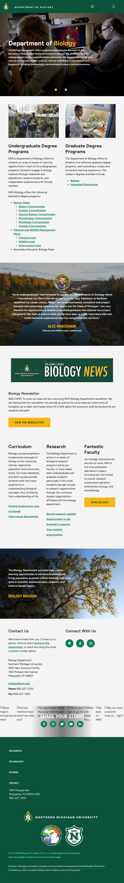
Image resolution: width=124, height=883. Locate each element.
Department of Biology (34, 7)
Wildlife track (27, 241)
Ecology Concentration (32, 210)
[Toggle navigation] (92, 6)
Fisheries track (27, 237)
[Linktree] (69, 643)
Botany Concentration (32, 206)
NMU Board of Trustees (27, 853)
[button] (113, 6)
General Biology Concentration (37, 214)
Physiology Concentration (34, 222)
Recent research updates (61, 513)
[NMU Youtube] (71, 724)
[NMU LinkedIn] (80, 724)
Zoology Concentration (32, 226)
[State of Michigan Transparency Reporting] (51, 835)
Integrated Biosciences (84, 184)
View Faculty (100, 502)
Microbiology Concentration (35, 218)
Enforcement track (30, 245)
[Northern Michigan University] (6, 6)
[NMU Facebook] (44, 724)
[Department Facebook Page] (80, 643)
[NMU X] (62, 724)
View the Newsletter (29, 422)
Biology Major (22, 202)
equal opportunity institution (65, 853)
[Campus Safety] (74, 835)
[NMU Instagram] (53, 724)
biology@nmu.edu (19, 683)
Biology (75, 180)
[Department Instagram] (91, 643)
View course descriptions (23, 516)
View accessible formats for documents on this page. (34, 857)
